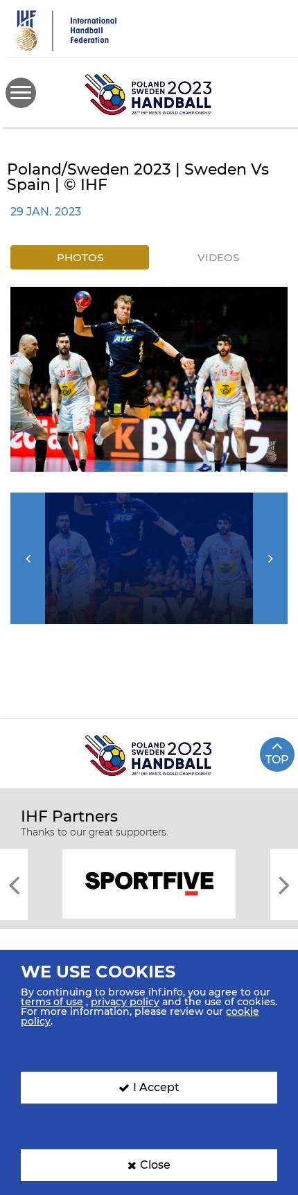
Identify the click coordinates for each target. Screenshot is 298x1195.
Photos (80, 257)
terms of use (52, 1001)
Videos (218, 257)
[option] (149, 379)
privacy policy (125, 1001)
